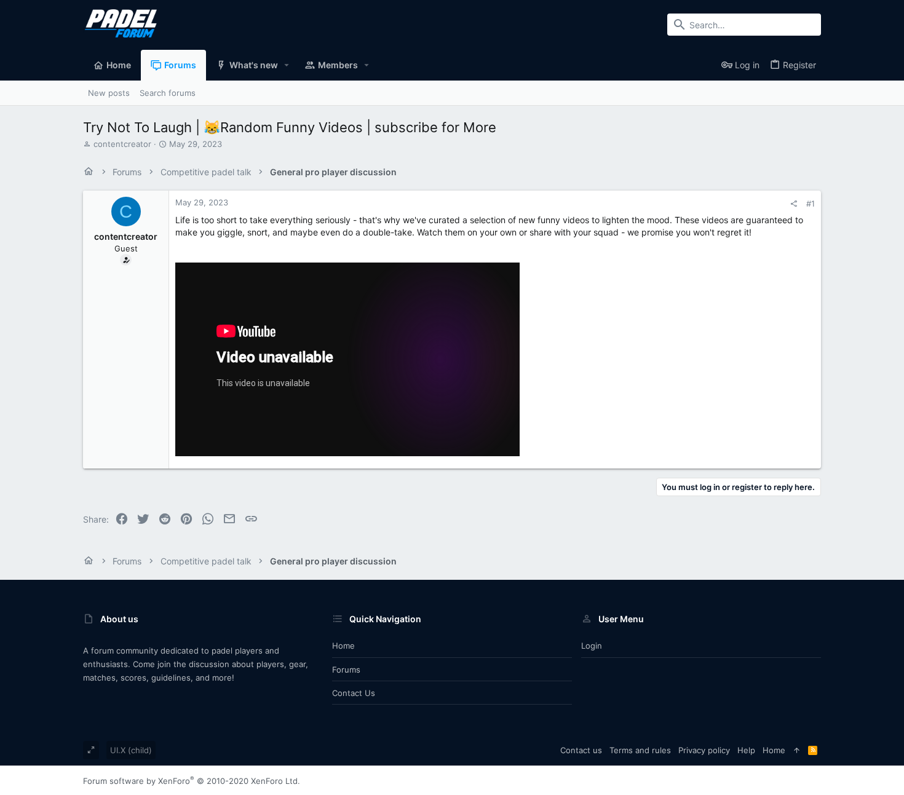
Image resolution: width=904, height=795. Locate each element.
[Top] (796, 750)
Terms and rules (640, 750)
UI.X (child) (131, 750)
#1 (810, 203)
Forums (346, 669)
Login (591, 646)
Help (746, 750)
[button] (287, 65)
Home (343, 646)
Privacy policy (704, 750)
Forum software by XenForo (191, 781)
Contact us (353, 693)
